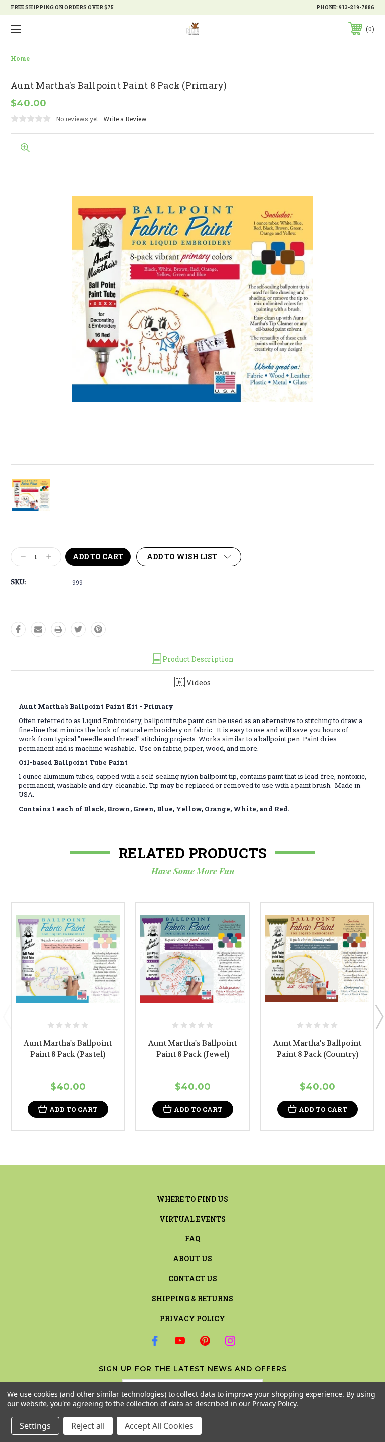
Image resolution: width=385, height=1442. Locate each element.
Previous (7, 1016)
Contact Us (192, 1278)
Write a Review (125, 119)
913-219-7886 (356, 7)
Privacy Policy (192, 1318)
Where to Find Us (192, 1199)
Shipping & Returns (192, 1298)
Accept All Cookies (159, 1425)
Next (379, 1016)
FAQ (192, 1238)
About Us (192, 1259)
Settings (35, 1425)
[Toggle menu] (47, 29)
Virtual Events (192, 1219)
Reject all (88, 1425)
